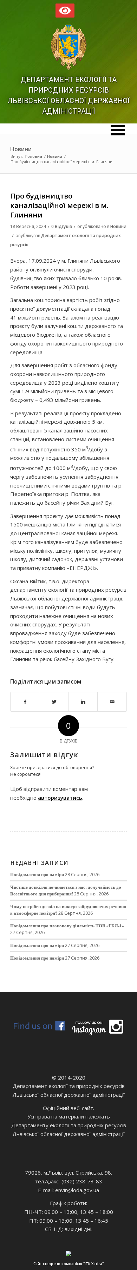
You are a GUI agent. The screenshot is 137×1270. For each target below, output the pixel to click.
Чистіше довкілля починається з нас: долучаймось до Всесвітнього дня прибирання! (65, 890)
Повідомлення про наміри (37, 874)
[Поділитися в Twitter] (54, 702)
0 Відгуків (61, 226)
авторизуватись (60, 797)
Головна (33, 156)
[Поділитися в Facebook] (25, 702)
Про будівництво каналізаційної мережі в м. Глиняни (59, 205)
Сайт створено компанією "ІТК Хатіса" (68, 1263)
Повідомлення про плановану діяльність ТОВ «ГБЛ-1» (67, 925)
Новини (21, 149)
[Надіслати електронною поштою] (112, 702)
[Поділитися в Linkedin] (83, 702)
